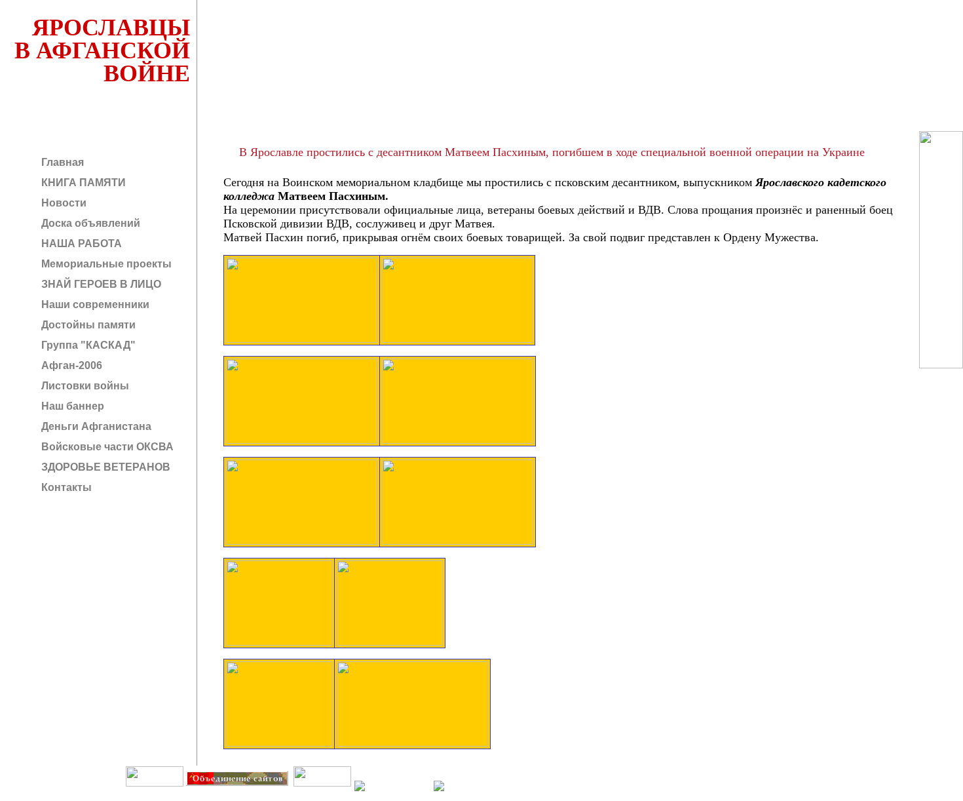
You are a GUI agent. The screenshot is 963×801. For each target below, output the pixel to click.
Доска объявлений (89, 223)
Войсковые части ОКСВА (106, 446)
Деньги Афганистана (95, 426)
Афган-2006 (70, 365)
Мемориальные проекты (105, 263)
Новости (62, 202)
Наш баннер (71, 406)
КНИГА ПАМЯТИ (82, 182)
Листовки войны (84, 385)
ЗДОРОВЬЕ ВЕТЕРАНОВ (104, 467)
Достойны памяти (87, 324)
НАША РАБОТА (80, 243)
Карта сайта (321, 795)
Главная (61, 162)
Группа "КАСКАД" (87, 345)
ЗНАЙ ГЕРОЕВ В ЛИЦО (100, 284)
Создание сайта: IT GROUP (266, 795)
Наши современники (94, 304)
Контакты (65, 487)
